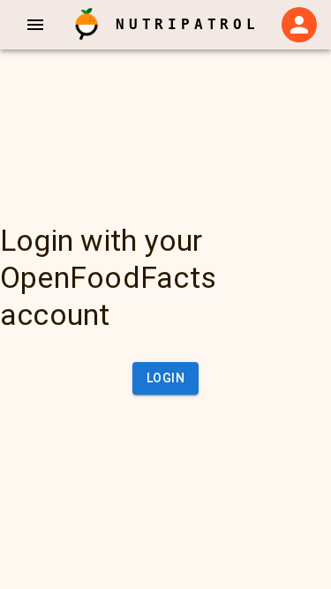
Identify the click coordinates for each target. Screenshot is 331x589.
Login (165, 378)
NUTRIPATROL (188, 24)
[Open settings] (299, 24)
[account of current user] (35, 25)
